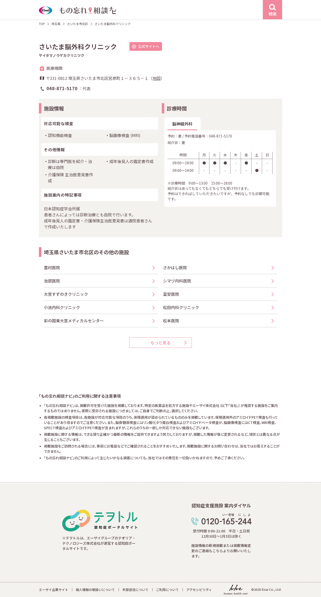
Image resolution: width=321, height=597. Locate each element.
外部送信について (135, 589)
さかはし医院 (175, 267)
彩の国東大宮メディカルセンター (74, 321)
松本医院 (171, 321)
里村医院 (52, 267)
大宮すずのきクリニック (66, 294)
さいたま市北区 (77, 24)
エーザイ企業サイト (53, 589)
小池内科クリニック (62, 307)
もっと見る (160, 343)
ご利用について (167, 589)
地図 (156, 78)
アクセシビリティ (199, 589)
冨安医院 (171, 294)
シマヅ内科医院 (179, 281)
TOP (42, 24)
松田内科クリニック (181, 307)
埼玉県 (55, 24)
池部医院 (52, 281)
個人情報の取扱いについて (95, 589)
